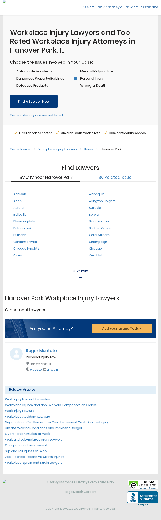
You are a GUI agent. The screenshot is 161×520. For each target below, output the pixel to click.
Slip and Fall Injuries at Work (26, 451)
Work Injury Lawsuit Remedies (28, 399)
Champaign (98, 241)
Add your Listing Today (121, 328)
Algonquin (96, 194)
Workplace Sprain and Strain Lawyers (33, 462)
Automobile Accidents (34, 71)
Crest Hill (95, 255)
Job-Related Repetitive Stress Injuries (34, 456)
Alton (17, 201)
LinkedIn (52, 370)
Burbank (19, 235)
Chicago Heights (26, 248)
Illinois (88, 149)
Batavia (95, 207)
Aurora (18, 207)
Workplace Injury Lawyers (57, 149)
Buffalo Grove (100, 228)
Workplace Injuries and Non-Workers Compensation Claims (51, 405)
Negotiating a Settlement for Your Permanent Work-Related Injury (57, 422)
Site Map (107, 482)
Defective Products (32, 85)
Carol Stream (99, 235)
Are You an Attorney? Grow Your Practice (120, 7)
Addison (19, 194)
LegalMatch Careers (80, 491)
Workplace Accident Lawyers (27, 416)
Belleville (20, 214)
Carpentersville (25, 241)
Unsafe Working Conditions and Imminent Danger (43, 428)
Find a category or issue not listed (36, 115)
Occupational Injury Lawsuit (26, 445)
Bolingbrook (22, 228)
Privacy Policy (86, 482)
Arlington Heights (102, 201)
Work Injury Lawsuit (19, 410)
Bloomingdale (24, 221)
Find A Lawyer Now (34, 101)
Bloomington (99, 221)
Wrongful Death (93, 85)
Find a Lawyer (20, 149)
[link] (22, 485)
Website (36, 370)
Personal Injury (92, 78)
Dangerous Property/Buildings (40, 78)
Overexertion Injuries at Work (27, 433)
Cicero (18, 255)
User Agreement (60, 482)
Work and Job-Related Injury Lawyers (33, 439)
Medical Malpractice (96, 71)
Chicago (95, 248)
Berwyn (94, 214)
